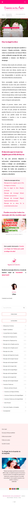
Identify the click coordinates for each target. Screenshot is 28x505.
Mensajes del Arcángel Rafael (10, 373)
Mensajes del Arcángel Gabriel (10, 362)
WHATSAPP (5, 275)
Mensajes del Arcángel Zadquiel (10, 380)
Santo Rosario (7, 402)
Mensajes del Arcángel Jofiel (9, 366)
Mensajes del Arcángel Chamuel (10, 358)
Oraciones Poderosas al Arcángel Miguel (13, 395)
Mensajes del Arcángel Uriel (9, 377)
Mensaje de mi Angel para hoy (10, 336)
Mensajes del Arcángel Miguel (10, 369)
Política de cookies (6, 440)
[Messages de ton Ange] (15, 489)
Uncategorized (6, 410)
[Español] (10, 489)
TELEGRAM (20, 272)
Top (14, 501)
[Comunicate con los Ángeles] (14, 8)
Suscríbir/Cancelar (6, 443)
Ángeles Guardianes (8, 329)
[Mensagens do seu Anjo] (18, 489)
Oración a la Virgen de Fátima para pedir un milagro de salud (14, 248)
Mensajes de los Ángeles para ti (10, 347)
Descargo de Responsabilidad (8, 432)
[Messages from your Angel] (12, 489)
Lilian (5, 35)
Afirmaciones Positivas (8, 325)
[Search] (25, 2)
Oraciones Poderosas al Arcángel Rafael (13, 399)
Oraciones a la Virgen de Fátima (11, 391)
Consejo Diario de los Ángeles (10, 333)
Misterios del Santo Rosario (10, 388)
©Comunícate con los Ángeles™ (12, 496)
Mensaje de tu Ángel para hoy (11, 27)
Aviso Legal (4, 429)
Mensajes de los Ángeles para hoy (11, 344)
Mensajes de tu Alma (8, 351)
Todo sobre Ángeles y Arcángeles (11, 407)
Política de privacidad (6, 436)
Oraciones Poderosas (8, 384)
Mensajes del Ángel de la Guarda (10, 355)
